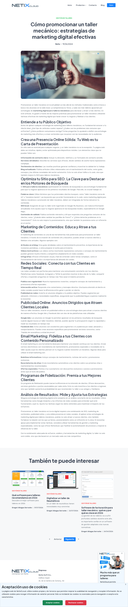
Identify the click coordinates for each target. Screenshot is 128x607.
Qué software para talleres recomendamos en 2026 (26, 496)
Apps (111, 5)
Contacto (93, 5)
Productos (80, 5)
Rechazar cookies (75, 603)
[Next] (78, 539)
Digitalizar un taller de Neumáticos (58, 499)
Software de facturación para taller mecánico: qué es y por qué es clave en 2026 (97, 510)
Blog (102, 5)
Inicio (70, 5)
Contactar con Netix (20, 574)
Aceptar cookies (53, 603)
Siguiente (69, 539)
